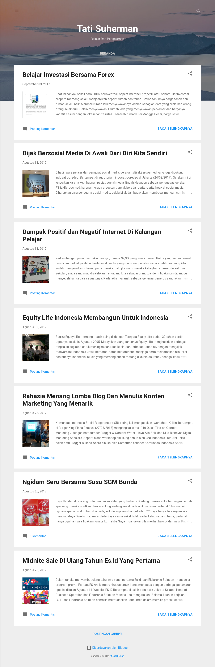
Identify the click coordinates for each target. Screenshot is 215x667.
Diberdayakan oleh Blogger (110, 648)
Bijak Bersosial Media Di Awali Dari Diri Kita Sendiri (94, 153)
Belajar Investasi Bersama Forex (68, 74)
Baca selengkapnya (175, 129)
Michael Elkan (117, 656)
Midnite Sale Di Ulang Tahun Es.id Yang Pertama (91, 560)
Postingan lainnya (107, 634)
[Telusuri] (198, 11)
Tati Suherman (107, 28)
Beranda (107, 53)
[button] (190, 74)
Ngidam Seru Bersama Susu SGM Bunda (79, 482)
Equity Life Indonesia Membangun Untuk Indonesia (95, 317)
